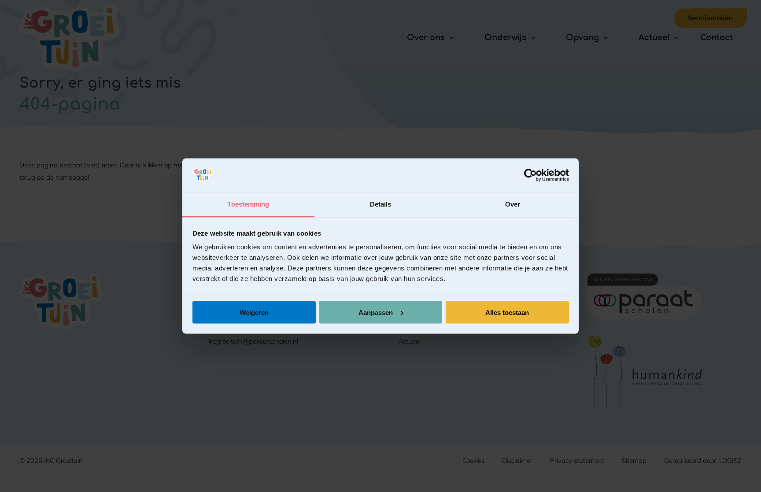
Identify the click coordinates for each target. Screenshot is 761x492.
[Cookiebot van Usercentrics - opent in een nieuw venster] (530, 175)
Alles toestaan (507, 312)
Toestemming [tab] (248, 204)
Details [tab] (381, 204)
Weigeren (254, 312)
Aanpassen (375, 312)
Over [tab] (512, 204)
